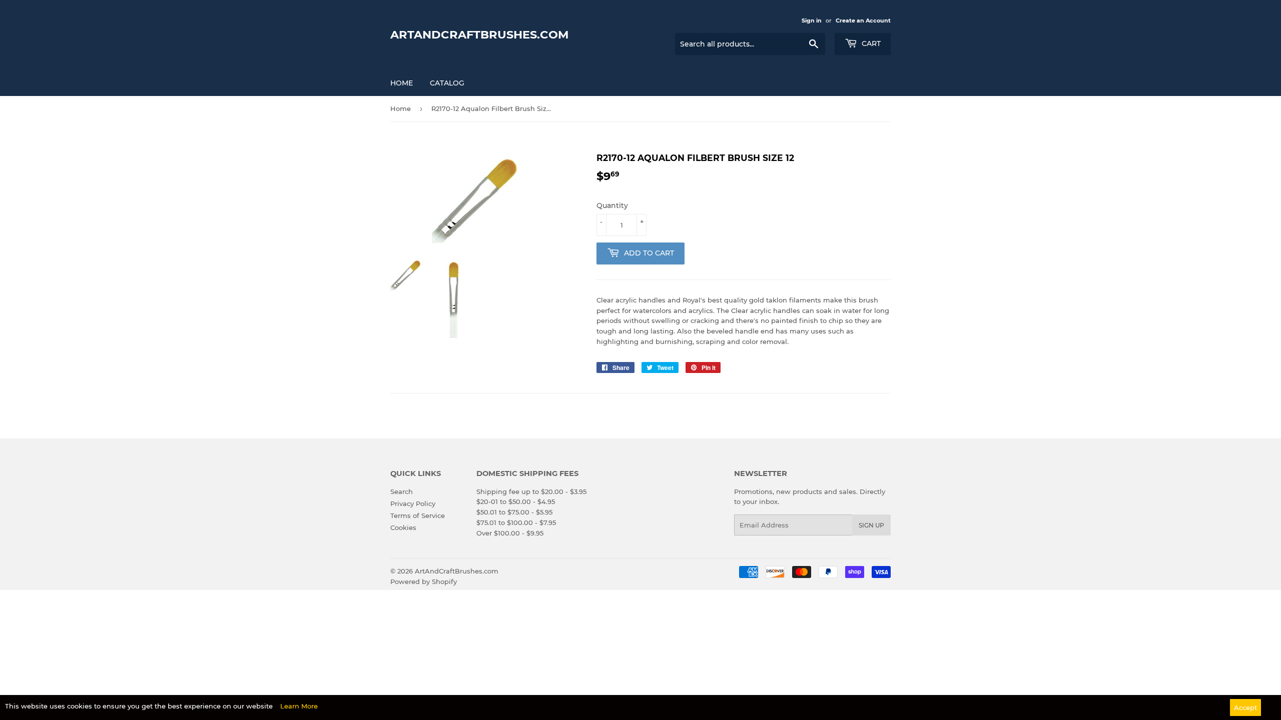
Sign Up (871, 525)
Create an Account (863, 20)
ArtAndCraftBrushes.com (479, 35)
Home (401, 83)
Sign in (812, 20)
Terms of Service (417, 516)
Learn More (299, 706)
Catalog (447, 83)
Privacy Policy (412, 504)
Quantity (612, 205)
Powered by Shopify (423, 582)
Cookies (403, 528)
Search (401, 492)
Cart (870, 43)
